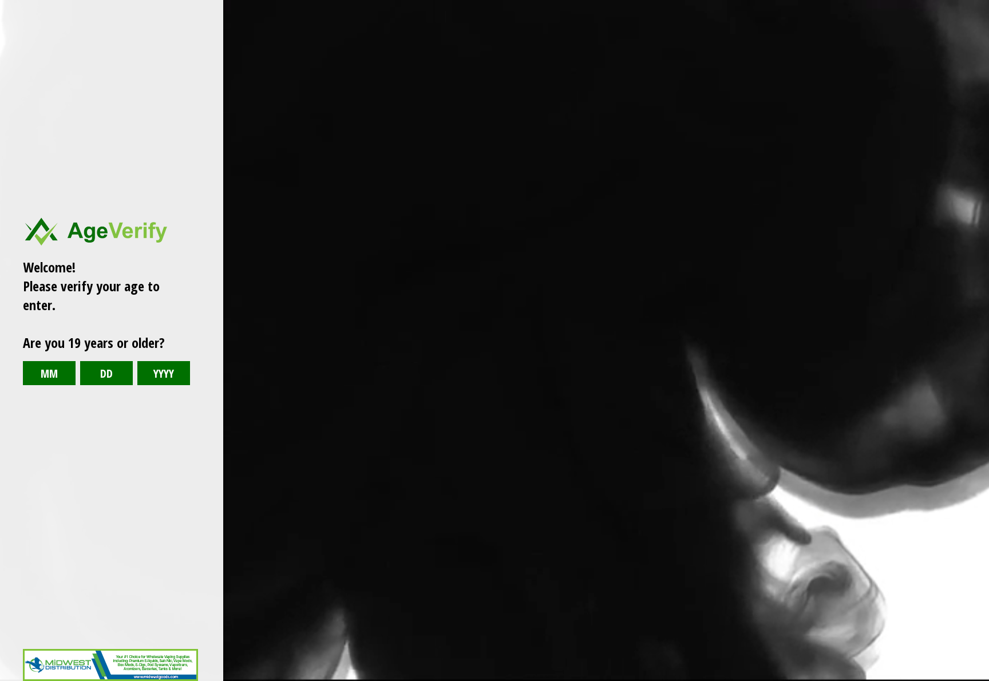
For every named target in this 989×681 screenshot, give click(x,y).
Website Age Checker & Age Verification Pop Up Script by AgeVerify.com (975, 678)
